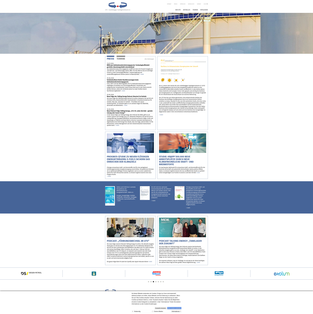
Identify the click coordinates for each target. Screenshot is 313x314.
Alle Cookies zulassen (174, 308)
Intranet (169, 4)
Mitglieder (204, 10)
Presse (175, 4)
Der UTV (178, 10)
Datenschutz (191, 4)
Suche (205, 4)
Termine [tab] (121, 58)
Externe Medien (158, 311)
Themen (195, 10)
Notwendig (137, 311)
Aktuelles (186, 10)
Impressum (182, 4)
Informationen (176, 311)
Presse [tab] (110, 58)
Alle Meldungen (149, 59)
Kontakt (199, 4)
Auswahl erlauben (160, 308)
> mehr (119, 200)
